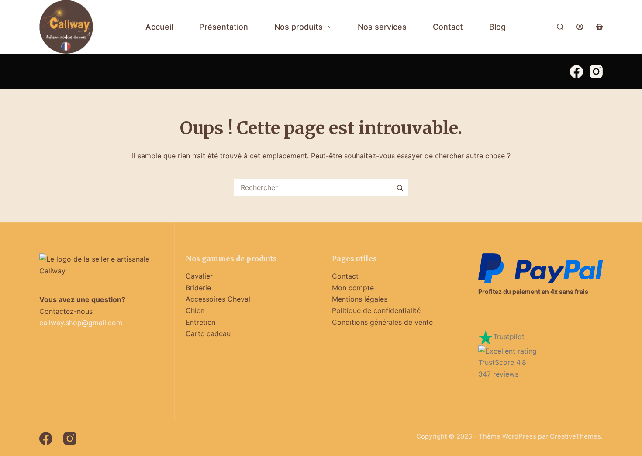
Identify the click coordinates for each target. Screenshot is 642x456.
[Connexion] (579, 27)
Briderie (198, 287)
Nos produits (298, 26)
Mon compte (353, 287)
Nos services (382, 26)
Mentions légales (359, 299)
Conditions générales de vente (382, 322)
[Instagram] (596, 71)
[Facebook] (576, 71)
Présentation (223, 26)
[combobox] (312, 187)
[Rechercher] (560, 27)
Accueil (159, 26)
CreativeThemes (575, 436)
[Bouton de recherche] (399, 187)
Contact (448, 26)
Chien (195, 310)
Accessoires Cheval (218, 299)
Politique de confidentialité (376, 310)
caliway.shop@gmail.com (80, 322)
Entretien (200, 322)
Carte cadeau (208, 333)
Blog (497, 26)
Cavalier (199, 276)
